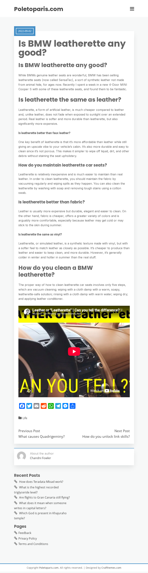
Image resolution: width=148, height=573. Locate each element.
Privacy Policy (27, 538)
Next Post (122, 430)
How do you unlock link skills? (106, 436)
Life (25, 418)
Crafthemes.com (111, 567)
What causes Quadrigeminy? (41, 436)
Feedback (24, 533)
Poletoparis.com (38, 9)
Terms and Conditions (33, 544)
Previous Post (29, 430)
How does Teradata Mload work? (41, 482)
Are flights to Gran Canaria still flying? (44, 497)
